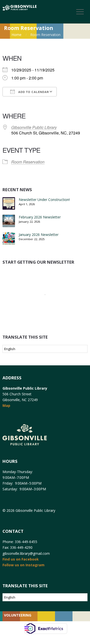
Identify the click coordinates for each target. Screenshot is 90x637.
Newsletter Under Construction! (44, 199)
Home (17, 34)
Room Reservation (27, 162)
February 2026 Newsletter (40, 217)
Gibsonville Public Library (34, 127)
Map (6, 405)
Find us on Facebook (20, 559)
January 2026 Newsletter (38, 234)
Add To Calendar (33, 91)
